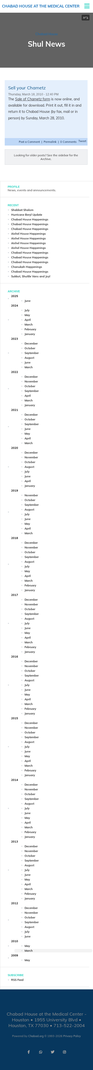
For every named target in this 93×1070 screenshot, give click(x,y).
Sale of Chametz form (32, 99)
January (30, 334)
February (30, 329)
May (27, 315)
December (31, 343)
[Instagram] (64, 1052)
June (28, 301)
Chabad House (46, 34)
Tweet (82, 141)
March (29, 324)
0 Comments (68, 142)
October (30, 348)
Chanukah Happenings (26, 267)
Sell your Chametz (27, 88)
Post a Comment (30, 142)
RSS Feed (17, 980)
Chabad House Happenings (29, 219)
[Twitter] (52, 1052)
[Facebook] (28, 1052)
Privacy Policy (72, 1036)
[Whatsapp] (40, 1052)
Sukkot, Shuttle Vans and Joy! (30, 276)
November (31, 381)
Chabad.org (36, 1036)
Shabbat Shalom (22, 210)
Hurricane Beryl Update (26, 214)
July (27, 310)
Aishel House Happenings (28, 233)
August (29, 357)
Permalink (50, 142)
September (32, 353)
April (28, 320)
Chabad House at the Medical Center (41, 6)
